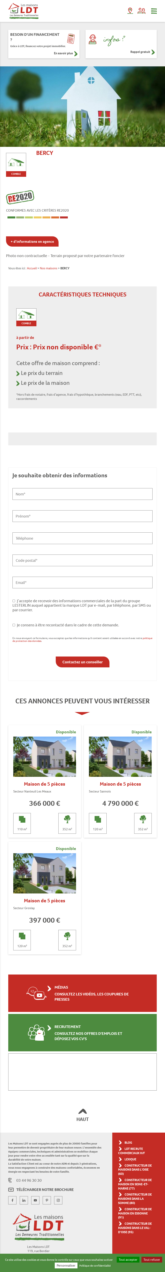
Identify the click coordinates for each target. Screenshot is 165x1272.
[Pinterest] (47, 1200)
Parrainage (141, 11)
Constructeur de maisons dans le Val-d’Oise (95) (135, 1228)
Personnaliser (66, 1265)
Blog (128, 1142)
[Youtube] (35, 1200)
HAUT (82, 1119)
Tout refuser (151, 1260)
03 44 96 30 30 (29, 1180)
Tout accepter (128, 1260)
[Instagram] (58, 1200)
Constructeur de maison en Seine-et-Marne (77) (135, 1184)
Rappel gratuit (140, 52)
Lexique (130, 1159)
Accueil (32, 268)
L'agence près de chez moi (130, 12)
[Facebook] (12, 1200)
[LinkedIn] (24, 1200)
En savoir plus (63, 53)
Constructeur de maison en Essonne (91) (135, 1213)
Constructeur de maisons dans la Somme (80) (135, 1198)
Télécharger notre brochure (45, 1189)
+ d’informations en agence (32, 241)
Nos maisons (48, 268)
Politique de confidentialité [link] (95, 1265)
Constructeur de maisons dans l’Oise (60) (135, 1169)
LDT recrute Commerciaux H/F (131, 1151)
